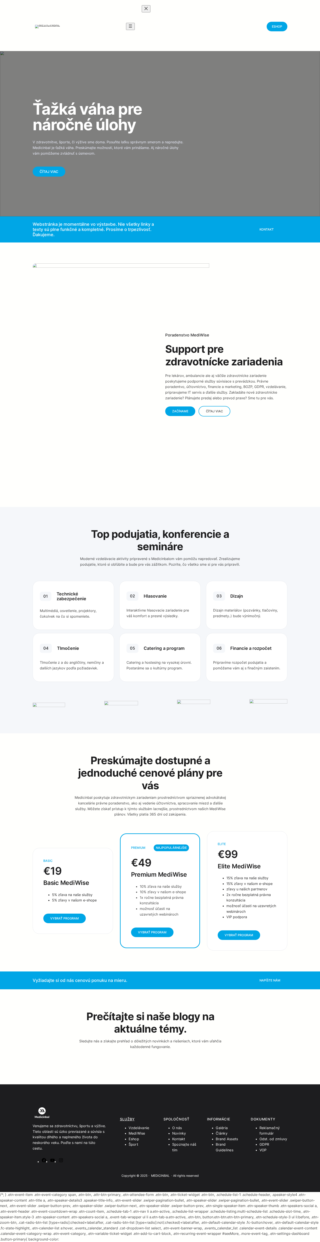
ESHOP (277, 26)
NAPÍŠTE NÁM (269, 980)
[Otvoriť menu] (130, 26)
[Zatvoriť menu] (146, 8)
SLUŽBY (127, 1119)
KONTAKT (266, 229)
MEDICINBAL (160, 1175)
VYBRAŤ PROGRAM (64, 918)
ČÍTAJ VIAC (49, 171)
